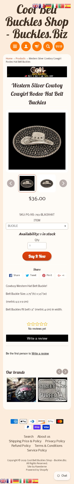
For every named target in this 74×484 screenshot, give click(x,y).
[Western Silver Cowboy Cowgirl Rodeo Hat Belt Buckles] (27, 183)
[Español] (35, 481)
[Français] (9, 481)
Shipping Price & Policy (25, 441)
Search (29, 437)
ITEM (37, 220)
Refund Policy (21, 446)
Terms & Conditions (48, 446)
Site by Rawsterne (37, 467)
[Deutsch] (16, 481)
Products (20, 58)
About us (43, 437)
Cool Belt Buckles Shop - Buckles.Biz (37, 21)
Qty (37, 240)
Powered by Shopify (37, 470)
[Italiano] (22, 481)
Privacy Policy (55, 441)
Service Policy (37, 450)
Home (9, 58)
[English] (3, 481)
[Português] (29, 481)
